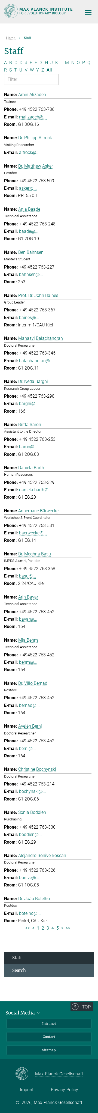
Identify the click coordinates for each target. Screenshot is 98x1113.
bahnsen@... (31, 274)
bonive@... (29, 877)
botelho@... (30, 913)
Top (86, 1007)
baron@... (28, 446)
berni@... (27, 748)
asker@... (28, 188)
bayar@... (28, 619)
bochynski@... (32, 791)
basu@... (27, 576)
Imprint (26, 1089)
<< (27, 928)
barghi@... (29, 403)
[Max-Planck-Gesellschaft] (25, 1074)
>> (68, 928)
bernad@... (29, 705)
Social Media (20, 1013)
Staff (17, 957)
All (49, 70)
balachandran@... (36, 360)
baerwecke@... (33, 532)
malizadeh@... (33, 117)
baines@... (29, 317)
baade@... (28, 231)
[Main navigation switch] (88, 12)
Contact (49, 1037)
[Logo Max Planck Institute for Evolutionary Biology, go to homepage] (39, 11)
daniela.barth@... (35, 489)
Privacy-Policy (64, 1089)
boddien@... (30, 834)
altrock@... (29, 152)
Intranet (49, 1024)
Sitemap (49, 1050)
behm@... (28, 662)
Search (19, 970)
